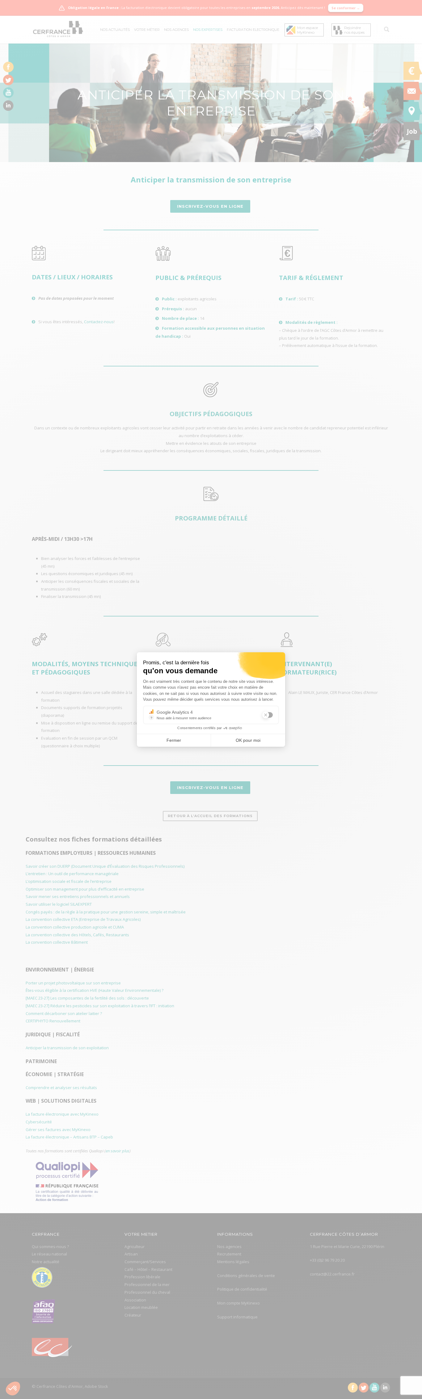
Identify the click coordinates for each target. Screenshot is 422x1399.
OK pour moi (248, 740)
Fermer (174, 740)
